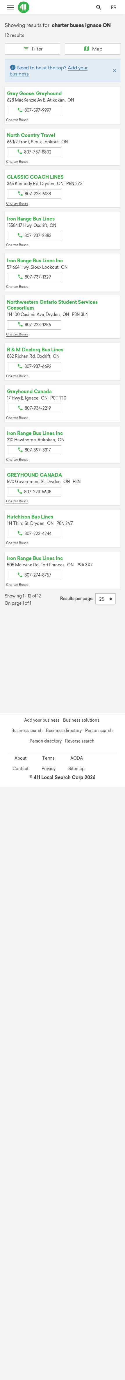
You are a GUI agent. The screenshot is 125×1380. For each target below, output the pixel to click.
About (20, 758)
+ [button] (13, 633)
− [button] (13, 642)
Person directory (46, 741)
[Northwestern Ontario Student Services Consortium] (38, 1245)
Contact (20, 768)
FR (114, 7)
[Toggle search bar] (99, 7)
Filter (36, 49)
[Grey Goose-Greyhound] (103, 1328)
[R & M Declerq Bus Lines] (29, 1243)
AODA (76, 758)
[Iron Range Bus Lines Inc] (79, 1221)
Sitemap (76, 768)
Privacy (49, 768)
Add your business (42, 720)
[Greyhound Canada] (108, 1281)
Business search (26, 730)
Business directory (64, 730)
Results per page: (76, 598)
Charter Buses (17, 120)
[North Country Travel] (87, 1219)
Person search (98, 730)
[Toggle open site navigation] (10, 7)
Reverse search (79, 741)
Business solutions (81, 720)
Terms (48, 758)
